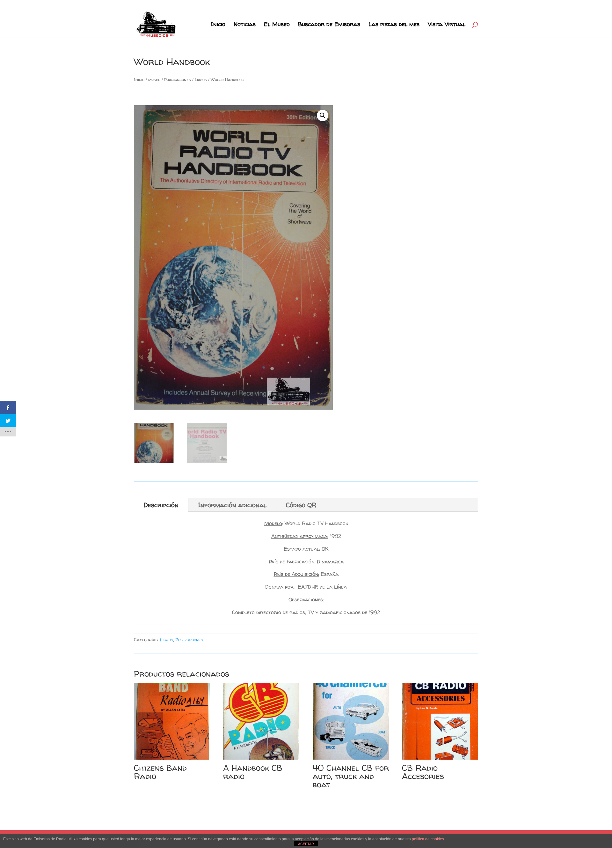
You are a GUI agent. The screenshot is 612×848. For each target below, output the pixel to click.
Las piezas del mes (393, 25)
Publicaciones (177, 79)
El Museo (277, 25)
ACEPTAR (306, 844)
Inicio (218, 25)
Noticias (245, 25)
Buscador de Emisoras (329, 25)
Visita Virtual (446, 25)
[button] (322, 115)
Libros (201, 79)
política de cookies (428, 839)
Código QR (301, 505)
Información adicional (232, 505)
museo (154, 79)
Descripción (161, 505)
